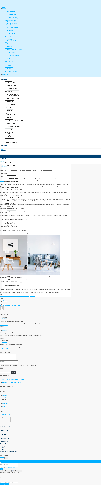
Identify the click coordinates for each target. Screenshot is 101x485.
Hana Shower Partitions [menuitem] (12, 23)
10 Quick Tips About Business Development (11, 321)
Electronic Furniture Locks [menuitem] (12, 40)
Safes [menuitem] (6, 42)
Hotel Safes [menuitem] (9, 45)
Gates (8, 130)
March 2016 (4, 395)
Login (1, 469)
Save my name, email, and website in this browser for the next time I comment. (18, 365)
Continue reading (4, 325)
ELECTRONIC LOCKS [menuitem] (9, 36)
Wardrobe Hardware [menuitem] (11, 35)
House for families (19, 296)
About (3, 144)
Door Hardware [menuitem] (10, 30)
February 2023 (5, 394)
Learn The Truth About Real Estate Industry (11, 381)
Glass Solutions (8, 81)
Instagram (15, 451)
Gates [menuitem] (8, 59)
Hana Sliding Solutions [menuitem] (11, 21)
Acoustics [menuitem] (9, 65)
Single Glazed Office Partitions (14, 97)
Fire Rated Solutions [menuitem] (9, 67)
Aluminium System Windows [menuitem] (11, 71)
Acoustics (9, 136)
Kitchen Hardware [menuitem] (11, 33)
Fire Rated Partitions (12, 141)
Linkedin (11, 451)
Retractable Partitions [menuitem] (12, 17)
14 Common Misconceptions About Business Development (15, 384)
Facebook (2, 451)
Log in (3, 411)
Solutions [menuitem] (4, 8)
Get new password (4, 484)
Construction (5, 403)
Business (4, 402)
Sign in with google (17, 470)
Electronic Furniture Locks (13, 111)
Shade (8, 135)
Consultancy (5, 145)
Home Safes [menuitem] (9, 46)
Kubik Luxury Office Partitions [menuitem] (11, 24)
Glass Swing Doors (11, 82)
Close (6, 457)
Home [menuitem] (3, 7)
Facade (8, 133)
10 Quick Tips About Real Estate (8, 333)
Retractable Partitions (12, 88)
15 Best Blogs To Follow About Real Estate (11, 344)
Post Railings (10, 125)
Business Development (10, 296)
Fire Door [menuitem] (9, 68)
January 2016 (5, 397)
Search (1, 370)
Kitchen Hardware (11, 104)
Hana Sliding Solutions (12, 92)
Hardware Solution (6, 438)
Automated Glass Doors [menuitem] (12, 14)
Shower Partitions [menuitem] (11, 16)
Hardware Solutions (9, 100)
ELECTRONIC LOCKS (9, 107)
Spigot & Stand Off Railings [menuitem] (13, 55)
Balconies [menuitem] (9, 58)
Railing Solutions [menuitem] (8, 48)
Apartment (2, 296)
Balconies (9, 129)
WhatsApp (7, 451)
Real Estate (4, 166)
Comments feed (6, 414)
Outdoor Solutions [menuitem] (9, 61)
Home (3, 78)
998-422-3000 (3, 150)
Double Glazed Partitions (13, 98)
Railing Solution (5, 439)
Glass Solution (5, 437)
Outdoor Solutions (9, 132)
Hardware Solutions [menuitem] (9, 29)
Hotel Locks (10, 108)
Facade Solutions (9, 127)
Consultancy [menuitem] (5, 74)
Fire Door (9, 139)
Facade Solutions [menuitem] (8, 56)
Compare (2, 457)
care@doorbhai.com (6, 432)
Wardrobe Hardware (12, 106)
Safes (6, 113)
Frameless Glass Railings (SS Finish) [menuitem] (14, 49)
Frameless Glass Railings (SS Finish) (15, 120)
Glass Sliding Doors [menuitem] (11, 13)
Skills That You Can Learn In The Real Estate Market (13, 379)
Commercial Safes (11, 114)
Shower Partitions (11, 87)
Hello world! (4, 378)
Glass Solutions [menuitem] (8, 10)
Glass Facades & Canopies (13, 89)
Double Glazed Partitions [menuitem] (12, 27)
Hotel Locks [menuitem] (9, 37)
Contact (4, 147)
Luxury (28, 296)
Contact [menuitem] (4, 75)
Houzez (25, 296)
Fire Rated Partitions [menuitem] (11, 70)
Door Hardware (10, 101)
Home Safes (9, 117)
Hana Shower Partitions (12, 94)
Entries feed (5, 412)
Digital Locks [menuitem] (9, 39)
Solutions (4, 79)
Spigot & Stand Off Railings (13, 126)
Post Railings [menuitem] (9, 54)
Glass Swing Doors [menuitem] (11, 11)
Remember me (4, 467)
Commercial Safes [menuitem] (11, 43)
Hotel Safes (9, 116)
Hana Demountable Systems (11, 91)
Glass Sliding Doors (12, 84)
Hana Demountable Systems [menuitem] (11, 20)
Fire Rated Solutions (9, 138)
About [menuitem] (3, 73)
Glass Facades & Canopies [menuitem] (13, 18)
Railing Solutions (9, 119)
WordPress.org (5, 415)
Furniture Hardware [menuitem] (11, 32)
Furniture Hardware (11, 103)
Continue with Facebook (5, 470)
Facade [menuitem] (8, 62)
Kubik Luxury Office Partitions (12, 95)
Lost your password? (12, 467)
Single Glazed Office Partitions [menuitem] (13, 26)
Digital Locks (10, 110)
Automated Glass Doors (13, 85)
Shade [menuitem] (8, 64)
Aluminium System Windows (11, 142)
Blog (3, 449)
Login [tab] (3, 460)
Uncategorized (5, 406)
